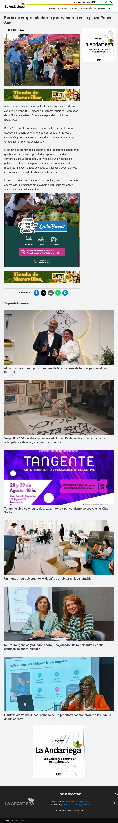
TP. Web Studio (24, 820)
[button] (109, 8)
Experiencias (99, 8)
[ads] (42, 95)
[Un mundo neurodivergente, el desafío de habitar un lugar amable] (59, 547)
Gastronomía (86, 8)
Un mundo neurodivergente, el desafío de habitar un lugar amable (47, 578)
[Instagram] (106, 2)
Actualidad (62, 8)
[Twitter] (111, 2)
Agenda (52, 8)
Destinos (73, 8)
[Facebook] (101, 2)
